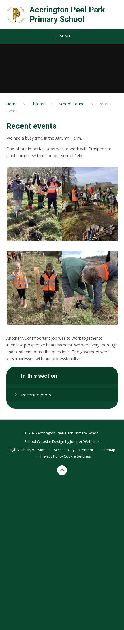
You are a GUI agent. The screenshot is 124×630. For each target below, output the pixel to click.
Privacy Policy (51, 456)
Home (12, 104)
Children (38, 104)
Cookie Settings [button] (77, 456)
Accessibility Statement (73, 449)
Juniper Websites (85, 441)
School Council (72, 104)
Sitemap (108, 449)
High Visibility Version (27, 449)
